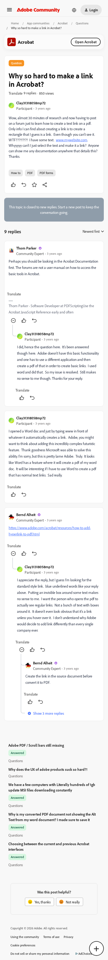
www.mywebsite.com (71, 140)
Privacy (68, 937)
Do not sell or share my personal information (39, 954)
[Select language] (74, 10)
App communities (38, 23)
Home (15, 23)
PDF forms (46, 173)
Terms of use (51, 937)
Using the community (24, 937)
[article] (54, 285)
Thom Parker (26, 248)
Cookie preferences (22, 945)
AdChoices (85, 954)
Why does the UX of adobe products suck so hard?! (47, 769)
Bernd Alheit (25, 514)
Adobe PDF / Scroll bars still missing (36, 745)
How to (15, 173)
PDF (30, 173)
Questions (82, 23)
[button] (9, 11)
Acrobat (63, 23)
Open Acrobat (85, 42)
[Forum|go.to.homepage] (38, 10)
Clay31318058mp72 (31, 103)
